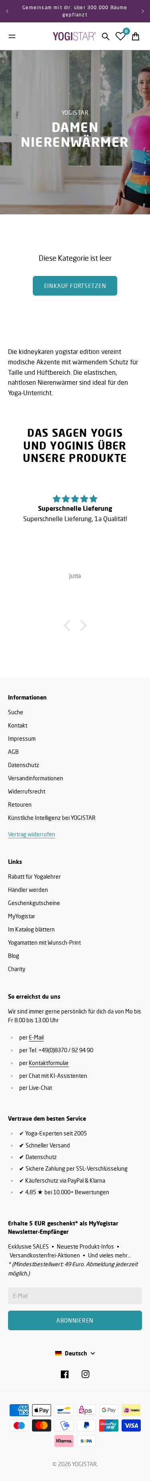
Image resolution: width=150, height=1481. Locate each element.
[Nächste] (143, 11)
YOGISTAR (84, 1464)
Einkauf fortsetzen (75, 285)
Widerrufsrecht (26, 791)
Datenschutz (23, 764)
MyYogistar (21, 916)
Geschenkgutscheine (34, 902)
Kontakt (17, 725)
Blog (13, 955)
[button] (68, 625)
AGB (13, 751)
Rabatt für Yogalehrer (34, 876)
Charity (16, 968)
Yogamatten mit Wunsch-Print (44, 942)
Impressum (22, 738)
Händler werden (28, 889)
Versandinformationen (35, 778)
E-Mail (36, 1037)
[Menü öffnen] (12, 36)
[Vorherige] (7, 11)
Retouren (20, 804)
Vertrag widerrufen (31, 834)
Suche (15, 712)
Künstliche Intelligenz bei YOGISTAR (52, 817)
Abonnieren (75, 1320)
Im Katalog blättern (31, 929)
